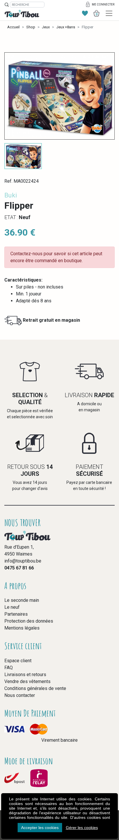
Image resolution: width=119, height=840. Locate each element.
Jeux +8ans (65, 27)
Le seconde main (21, 600)
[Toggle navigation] (109, 13)
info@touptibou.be (22, 561)
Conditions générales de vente (35, 688)
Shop (30, 27)
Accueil (13, 27)
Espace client (17, 660)
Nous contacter (19, 695)
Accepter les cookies (40, 827)
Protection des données (28, 621)
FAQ (8, 667)
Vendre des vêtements (27, 681)
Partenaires (16, 614)
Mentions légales (22, 628)
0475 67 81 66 (19, 568)
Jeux (46, 27)
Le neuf (12, 607)
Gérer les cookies (82, 827)
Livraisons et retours (25, 674)
